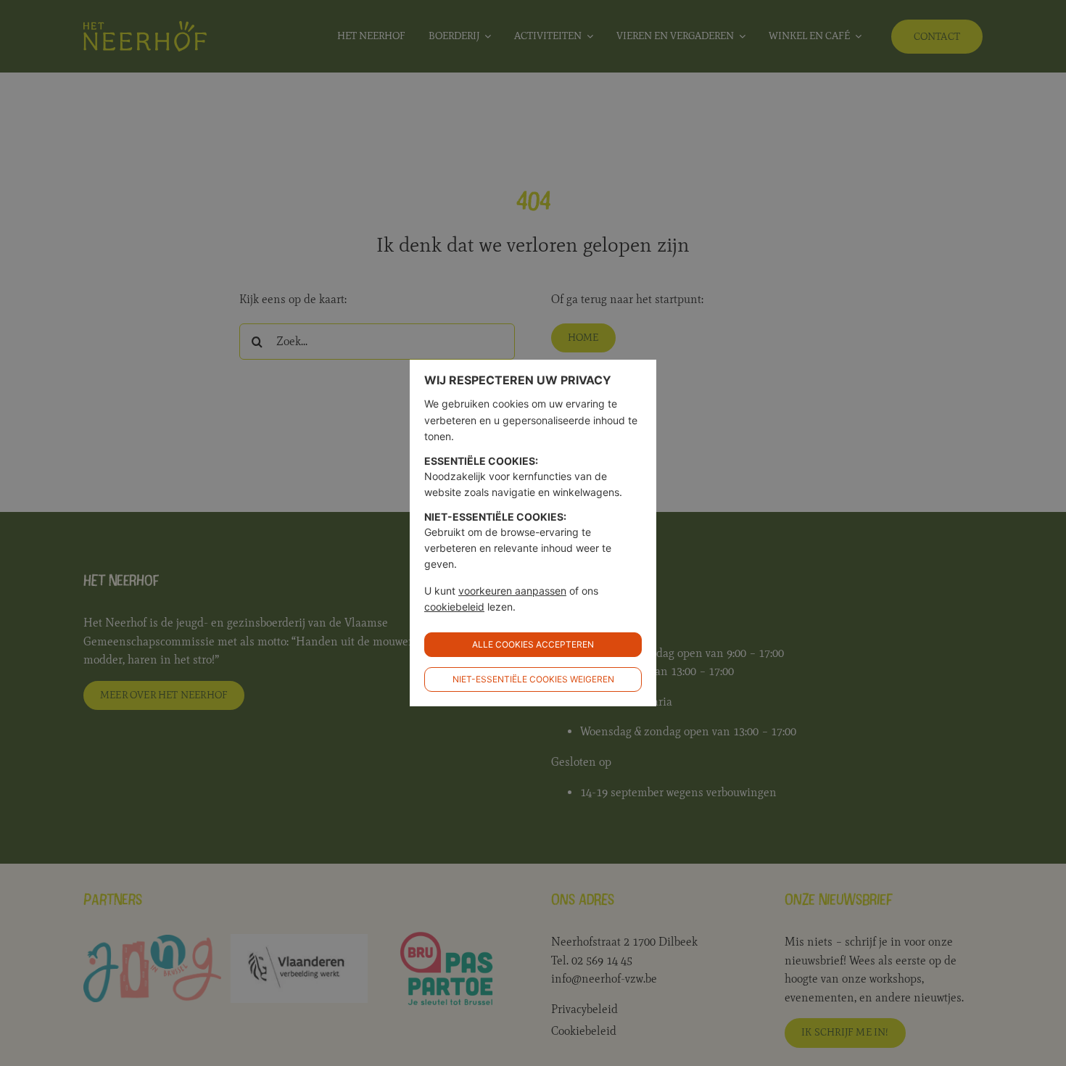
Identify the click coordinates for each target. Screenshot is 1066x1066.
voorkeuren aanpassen (512, 590)
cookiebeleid (454, 606)
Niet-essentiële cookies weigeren (533, 679)
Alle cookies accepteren (533, 644)
